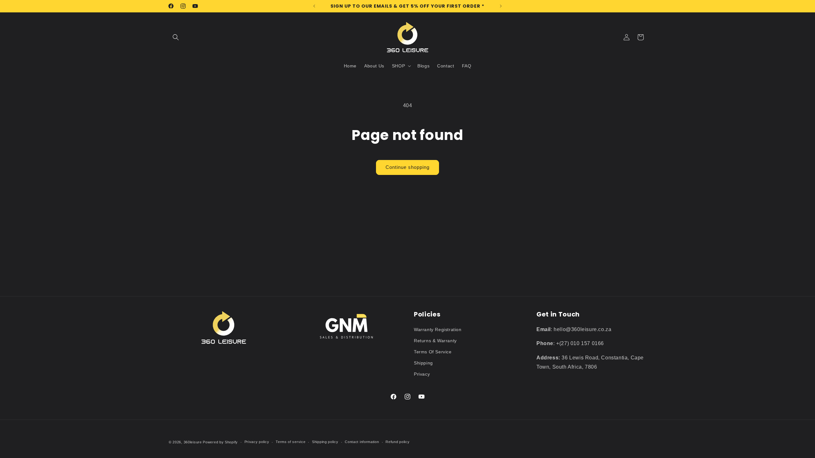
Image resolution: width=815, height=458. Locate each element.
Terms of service (290, 442)
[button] (176, 37)
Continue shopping (407, 167)
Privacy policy (256, 442)
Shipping (423, 362)
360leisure (193, 442)
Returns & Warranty (435, 340)
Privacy (422, 374)
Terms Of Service (433, 351)
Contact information (362, 442)
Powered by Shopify (220, 442)
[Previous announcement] (314, 6)
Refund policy (397, 442)
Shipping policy (325, 442)
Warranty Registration (438, 329)
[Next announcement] (501, 6)
